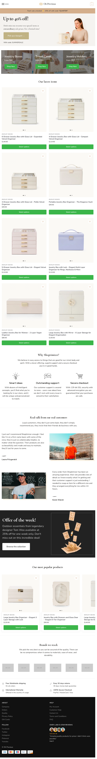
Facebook (5, 729)
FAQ (51, 719)
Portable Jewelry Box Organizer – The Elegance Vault (71, 202)
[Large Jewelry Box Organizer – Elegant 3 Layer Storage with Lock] (21, 593)
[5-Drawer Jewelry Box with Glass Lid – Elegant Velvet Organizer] (24, 240)
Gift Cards (6, 719)
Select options (24, 147)
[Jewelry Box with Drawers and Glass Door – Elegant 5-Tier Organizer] (61, 593)
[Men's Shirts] (16, 62)
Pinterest (5, 738)
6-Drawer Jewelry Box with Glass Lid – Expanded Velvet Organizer (22, 138)
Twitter (4, 732)
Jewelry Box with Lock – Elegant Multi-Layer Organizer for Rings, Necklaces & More (67, 268)
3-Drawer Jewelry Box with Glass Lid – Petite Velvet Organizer (23, 203)
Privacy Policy (7, 716)
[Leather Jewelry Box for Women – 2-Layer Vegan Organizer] (24, 305)
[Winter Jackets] (78, 62)
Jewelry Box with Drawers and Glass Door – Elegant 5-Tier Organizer (61, 618)
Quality (4, 713)
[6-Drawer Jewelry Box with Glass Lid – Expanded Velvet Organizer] (24, 109)
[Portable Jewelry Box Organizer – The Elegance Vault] (71, 175)
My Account (54, 707)
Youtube (5, 741)
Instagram (6, 735)
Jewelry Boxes (7, 134)
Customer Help (55, 710)
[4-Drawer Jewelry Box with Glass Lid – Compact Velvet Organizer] (71, 109)
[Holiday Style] (47, 62)
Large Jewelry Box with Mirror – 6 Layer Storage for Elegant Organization (70, 334)
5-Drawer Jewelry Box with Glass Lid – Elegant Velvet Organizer (24, 268)
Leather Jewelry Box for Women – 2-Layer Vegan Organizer (22, 334)
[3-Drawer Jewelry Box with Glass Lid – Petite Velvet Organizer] (24, 175)
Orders (4, 710)
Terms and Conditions (58, 716)
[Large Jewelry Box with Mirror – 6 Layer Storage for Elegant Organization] (71, 305)
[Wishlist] (43, 91)
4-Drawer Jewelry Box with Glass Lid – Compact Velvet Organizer (68, 138)
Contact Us (54, 713)
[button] (91, 4)
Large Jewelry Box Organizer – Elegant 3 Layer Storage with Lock (20, 618)
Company (5, 707)
